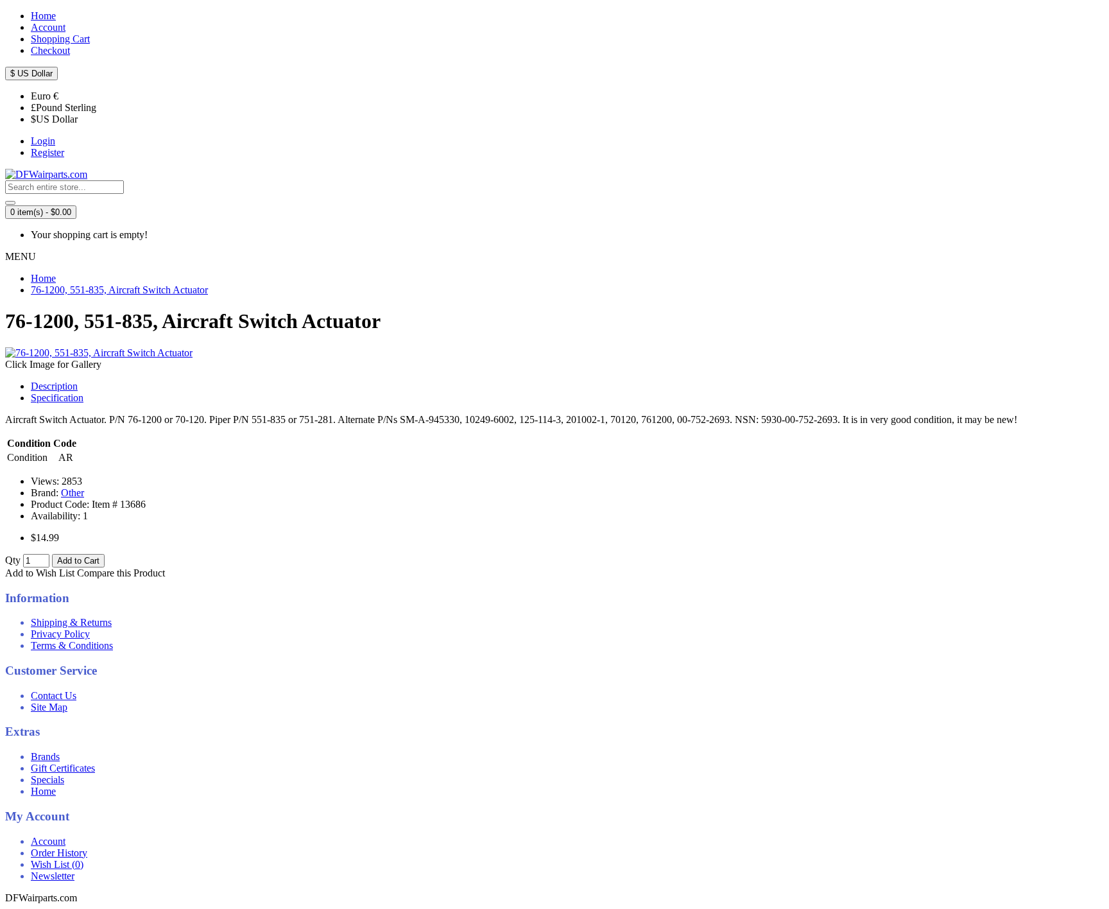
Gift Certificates (63, 768)
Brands (45, 756)
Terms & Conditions (72, 645)
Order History (59, 852)
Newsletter (52, 875)
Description (54, 386)
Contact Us (53, 695)
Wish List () (57, 864)
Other (72, 492)
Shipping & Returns (71, 622)
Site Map (49, 707)
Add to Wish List (39, 572)
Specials (47, 779)
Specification (57, 397)
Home (43, 791)
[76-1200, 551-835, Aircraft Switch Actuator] (99, 352)
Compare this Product (121, 572)
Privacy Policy (60, 633)
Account (48, 841)
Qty (13, 560)
